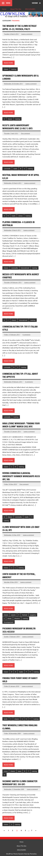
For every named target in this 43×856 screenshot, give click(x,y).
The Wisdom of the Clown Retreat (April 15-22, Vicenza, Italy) (19, 27)
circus (6, 771)
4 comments (26, 334)
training (13, 69)
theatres (17, 618)
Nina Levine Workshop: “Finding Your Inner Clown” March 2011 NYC (21, 425)
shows (9, 618)
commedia (7, 168)
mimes (20, 216)
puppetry (33, 615)
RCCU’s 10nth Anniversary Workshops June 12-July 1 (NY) (17, 127)
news (19, 771)
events (13, 615)
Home (4, 9)
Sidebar (35, 3)
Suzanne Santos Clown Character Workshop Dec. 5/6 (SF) (19, 783)
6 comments (29, 382)
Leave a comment (26, 34)
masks (15, 168)
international (25, 268)
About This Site (15, 9)
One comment (25, 133)
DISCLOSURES (30, 9)
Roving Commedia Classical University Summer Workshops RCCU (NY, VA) (21, 476)
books (6, 719)
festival (24, 615)
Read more (8, 63)
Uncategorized (8, 622)
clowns (6, 69)
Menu (8, 3)
